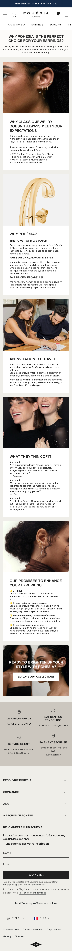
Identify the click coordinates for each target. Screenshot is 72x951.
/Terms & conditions (33, 929)
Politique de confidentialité (32, 892)
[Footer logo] (36, 945)
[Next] (67, 4)
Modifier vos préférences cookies (36, 903)
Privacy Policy (10, 884)
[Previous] (5, 4)
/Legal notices (54, 929)
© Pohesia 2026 (11, 929)
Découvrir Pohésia (17, 780)
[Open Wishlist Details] (58, 13)
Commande (11, 792)
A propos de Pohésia (18, 815)
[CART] (66, 14)
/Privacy (7, 936)
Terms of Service (31, 884)
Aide (6, 804)
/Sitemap (19, 936)
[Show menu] (5, 14)
